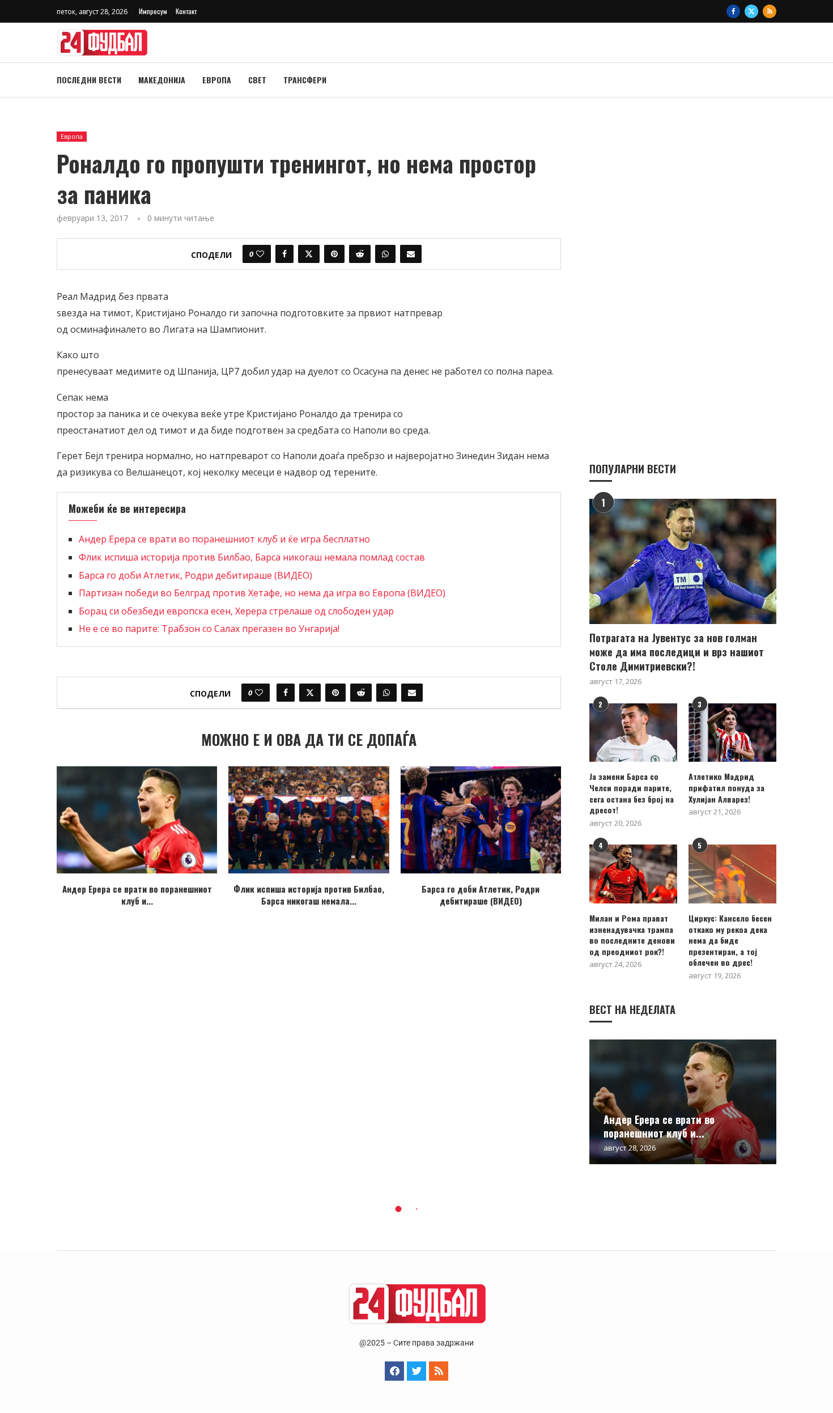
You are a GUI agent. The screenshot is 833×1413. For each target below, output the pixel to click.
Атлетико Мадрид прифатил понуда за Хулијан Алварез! (726, 787)
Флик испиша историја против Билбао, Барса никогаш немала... (308, 894)
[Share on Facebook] (284, 254)
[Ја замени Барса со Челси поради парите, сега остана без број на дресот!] (633, 732)
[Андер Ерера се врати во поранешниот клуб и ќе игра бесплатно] (137, 819)
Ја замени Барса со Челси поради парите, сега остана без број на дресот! (631, 793)
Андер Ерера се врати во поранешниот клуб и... (137, 894)
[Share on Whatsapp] (385, 254)
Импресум (153, 11)
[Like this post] (260, 254)
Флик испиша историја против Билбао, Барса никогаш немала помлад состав (252, 557)
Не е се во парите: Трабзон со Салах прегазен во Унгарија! (209, 628)
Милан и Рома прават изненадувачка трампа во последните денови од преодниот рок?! (632, 935)
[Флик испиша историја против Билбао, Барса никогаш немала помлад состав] (308, 819)
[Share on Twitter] (309, 254)
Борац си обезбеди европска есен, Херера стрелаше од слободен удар (236, 611)
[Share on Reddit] (360, 254)
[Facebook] (733, 11)
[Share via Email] (411, 254)
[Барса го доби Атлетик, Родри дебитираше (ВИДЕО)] (481, 819)
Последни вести (89, 80)
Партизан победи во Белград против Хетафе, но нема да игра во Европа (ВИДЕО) (262, 593)
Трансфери (304, 80)
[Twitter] (751, 11)
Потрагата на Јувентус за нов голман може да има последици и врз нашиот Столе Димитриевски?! (676, 652)
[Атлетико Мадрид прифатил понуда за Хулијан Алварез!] (732, 732)
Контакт (186, 11)
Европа (216, 80)
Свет (257, 80)
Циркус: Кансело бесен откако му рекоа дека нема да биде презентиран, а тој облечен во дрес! (730, 940)
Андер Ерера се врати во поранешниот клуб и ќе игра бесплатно (224, 539)
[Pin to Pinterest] (334, 254)
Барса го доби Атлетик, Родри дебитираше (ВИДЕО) (195, 575)
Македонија (161, 80)
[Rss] (769, 11)
